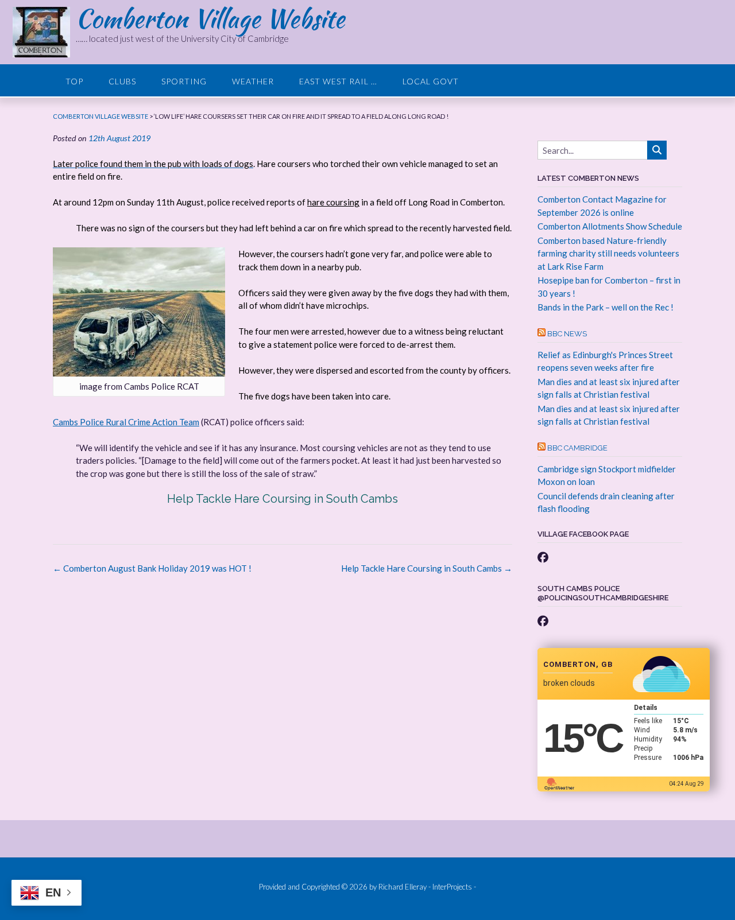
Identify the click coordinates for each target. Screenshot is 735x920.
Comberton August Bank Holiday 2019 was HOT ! (152, 568)
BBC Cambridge (577, 448)
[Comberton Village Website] (44, 32)
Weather (253, 81)
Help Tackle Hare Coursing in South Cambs (282, 499)
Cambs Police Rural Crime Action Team (126, 422)
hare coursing (333, 202)
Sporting (184, 81)
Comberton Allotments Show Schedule (609, 226)
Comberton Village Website (210, 18)
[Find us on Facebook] (542, 557)
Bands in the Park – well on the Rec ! (605, 307)
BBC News (567, 333)
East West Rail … (338, 81)
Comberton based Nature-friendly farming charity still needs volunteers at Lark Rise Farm (608, 253)
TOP (74, 81)
